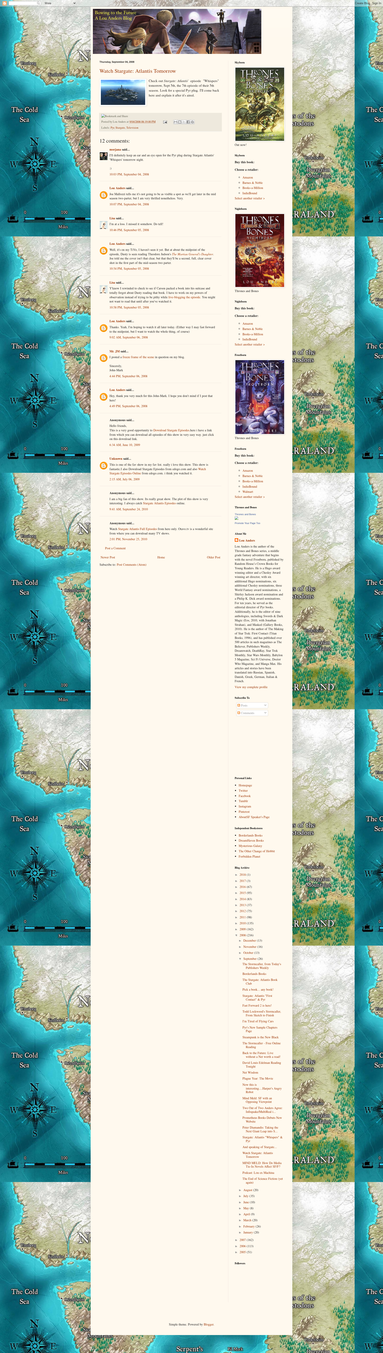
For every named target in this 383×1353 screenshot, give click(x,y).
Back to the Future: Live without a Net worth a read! (261, 1055)
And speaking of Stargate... (259, 1147)
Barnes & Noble (252, 183)
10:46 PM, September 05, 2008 (129, 230)
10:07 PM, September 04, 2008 (129, 204)
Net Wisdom (250, 1072)
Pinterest (244, 811)
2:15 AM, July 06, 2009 (124, 479)
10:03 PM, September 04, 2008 (129, 174)
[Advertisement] (257, 746)
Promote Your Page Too (247, 523)
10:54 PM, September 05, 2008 (129, 268)
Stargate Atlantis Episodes (159, 503)
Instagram (245, 806)
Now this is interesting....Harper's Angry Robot (262, 1088)
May (246, 1208)
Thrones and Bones (245, 514)
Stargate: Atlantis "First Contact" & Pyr (257, 997)
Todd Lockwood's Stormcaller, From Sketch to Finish (261, 1013)
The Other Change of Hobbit (257, 851)
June (246, 1202)
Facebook (245, 796)
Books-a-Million (252, 188)
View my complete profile (251, 687)
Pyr (112, 128)
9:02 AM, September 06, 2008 (128, 337)
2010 (243, 923)
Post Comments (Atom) (132, 564)
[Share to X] (184, 122)
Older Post (213, 557)
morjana (115, 149)
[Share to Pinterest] (192, 122)
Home (161, 557)
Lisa (112, 218)
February (249, 1226)
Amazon (247, 177)
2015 (243, 893)
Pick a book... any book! (258, 989)
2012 (243, 911)
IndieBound (249, 193)
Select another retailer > (250, 198)
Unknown (115, 458)
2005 (243, 1252)
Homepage (245, 785)
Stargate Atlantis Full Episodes (137, 529)
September (250, 958)
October (248, 952)
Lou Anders (117, 188)
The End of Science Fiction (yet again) (262, 1180)
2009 (243, 929)
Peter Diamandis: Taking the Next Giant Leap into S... (260, 1129)
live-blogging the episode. (184, 297)
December (250, 940)
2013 (243, 905)
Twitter (243, 790)
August (248, 1190)
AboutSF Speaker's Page (254, 817)
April (247, 1214)
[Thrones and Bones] (236, 518)
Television (132, 128)
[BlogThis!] (180, 122)
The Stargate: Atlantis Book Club (259, 982)
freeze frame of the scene (138, 357)
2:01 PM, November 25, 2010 (128, 539)
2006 (243, 1246)
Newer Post (108, 557)
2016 (243, 887)
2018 (243, 874)
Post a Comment (115, 548)
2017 (243, 881)
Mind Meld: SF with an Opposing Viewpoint (257, 1100)
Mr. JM (114, 351)
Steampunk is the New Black (260, 1037)
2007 (243, 1240)
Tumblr (243, 801)
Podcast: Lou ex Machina (258, 1172)
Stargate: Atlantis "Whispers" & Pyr (262, 1139)
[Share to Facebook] (188, 122)
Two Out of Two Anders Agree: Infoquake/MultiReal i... (262, 1110)
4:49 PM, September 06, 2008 (128, 406)
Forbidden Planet (249, 856)
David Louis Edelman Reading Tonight (261, 1064)
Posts (243, 705)
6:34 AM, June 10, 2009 (124, 445)
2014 (243, 899)
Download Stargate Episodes (171, 430)
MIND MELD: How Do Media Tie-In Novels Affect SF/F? (261, 1165)
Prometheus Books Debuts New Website (262, 1119)
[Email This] (175, 122)
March (247, 1220)
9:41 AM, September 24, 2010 (128, 509)
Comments (247, 713)
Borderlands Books (250, 835)
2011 (243, 917)
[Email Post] (165, 122)
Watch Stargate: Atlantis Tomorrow (138, 70)
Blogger (208, 1324)
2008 (243, 935)
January (248, 1232)
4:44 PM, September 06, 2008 (128, 376)
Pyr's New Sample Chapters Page (259, 1029)
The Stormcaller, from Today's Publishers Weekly (261, 966)
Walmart (247, 491)
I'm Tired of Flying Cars (258, 1021)
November (250, 947)
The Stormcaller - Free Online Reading (261, 1045)
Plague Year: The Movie (257, 1078)
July (246, 1196)
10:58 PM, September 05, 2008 (129, 307)
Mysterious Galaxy (250, 846)
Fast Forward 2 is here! (257, 1005)
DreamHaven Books (251, 840)
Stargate (120, 128)
